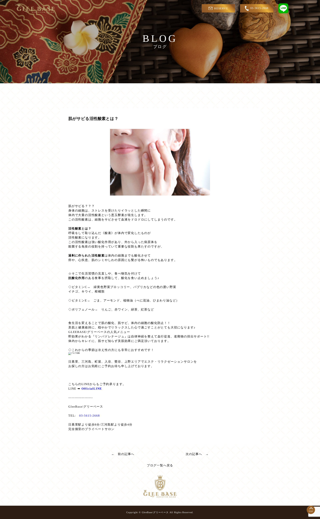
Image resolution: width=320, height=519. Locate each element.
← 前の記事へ (122, 454)
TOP (311, 511)
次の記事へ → (197, 454)
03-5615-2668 (259, 8)
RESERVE (221, 8)
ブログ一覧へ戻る (160, 465)
